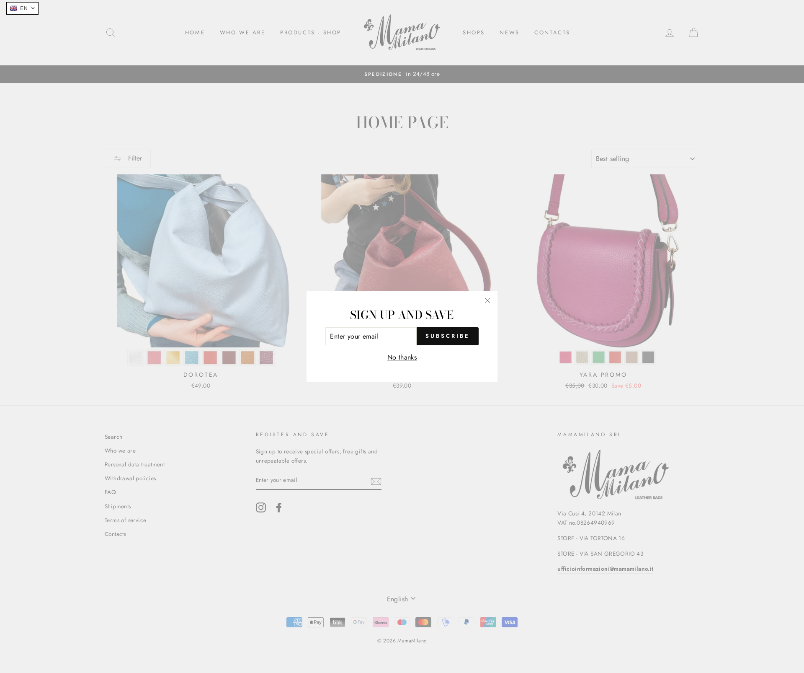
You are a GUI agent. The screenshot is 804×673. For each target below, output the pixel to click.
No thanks (402, 357)
